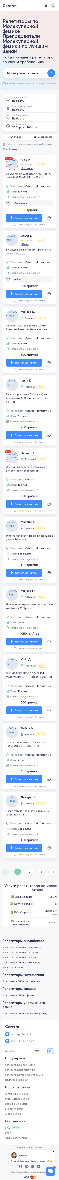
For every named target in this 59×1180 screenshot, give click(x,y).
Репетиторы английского (20, 1064)
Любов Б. (27, 728)
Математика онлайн (17, 1098)
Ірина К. (26, 380)
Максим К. (28, 522)
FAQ (7, 1127)
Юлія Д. (26, 659)
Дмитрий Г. (28, 797)
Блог (8, 1132)
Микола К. (28, 312)
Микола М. (28, 590)
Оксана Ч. (28, 453)
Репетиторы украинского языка (24, 1074)
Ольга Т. (26, 236)
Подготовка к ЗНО (16, 1079)
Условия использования (29, 1147)
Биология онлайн (15, 1108)
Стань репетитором (17, 1137)
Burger (46, 6)
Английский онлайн (16, 1093)
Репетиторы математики (20, 1069)
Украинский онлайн (16, 1103)
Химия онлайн (13, 1113)
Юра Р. (25, 160)
